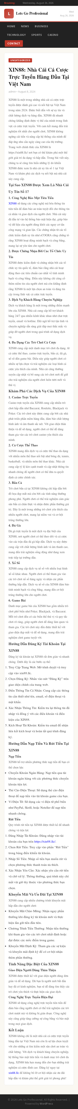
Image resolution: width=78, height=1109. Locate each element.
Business (41, 26)
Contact (13, 43)
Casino (53, 35)
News (25, 26)
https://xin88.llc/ (44, 841)
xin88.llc (14, 1073)
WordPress (46, 1103)
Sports (36, 35)
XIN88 (13, 203)
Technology (16, 35)
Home (11, 26)
